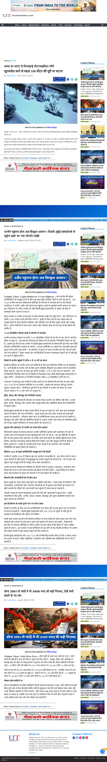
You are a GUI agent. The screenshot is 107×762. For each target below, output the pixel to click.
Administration (33, 25)
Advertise (98, 758)
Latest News (88, 62)
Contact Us (83, 758)
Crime (60, 25)
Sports (53, 25)
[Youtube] (86, 737)
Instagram (33, 158)
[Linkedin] (83, 737)
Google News (46, 158)
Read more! (32, 752)
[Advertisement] (53, 41)
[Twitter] (77, 737)
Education (45, 25)
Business (68, 25)
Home (6, 61)
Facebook (25, 158)
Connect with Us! (82, 733)
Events (87, 25)
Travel (24, 25)
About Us (34, 733)
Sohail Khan (11, 76)
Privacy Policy (91, 758)
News (17, 25)
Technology (78, 25)
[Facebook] (74, 737)
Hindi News (16, 226)
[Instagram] (80, 737)
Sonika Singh (11, 240)
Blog (103, 758)
